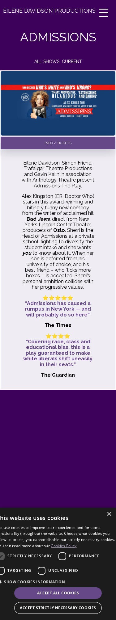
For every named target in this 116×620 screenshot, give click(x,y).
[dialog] (58, 564)
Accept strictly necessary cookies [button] (58, 607)
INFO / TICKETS (58, 143)
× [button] (109, 514)
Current (72, 61)
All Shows (46, 61)
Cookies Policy (63, 545)
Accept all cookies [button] (58, 593)
